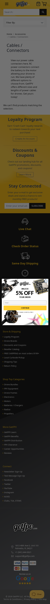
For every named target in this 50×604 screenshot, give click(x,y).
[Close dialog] (46, 281)
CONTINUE (25, 308)
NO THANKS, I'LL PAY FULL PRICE (25, 312)
